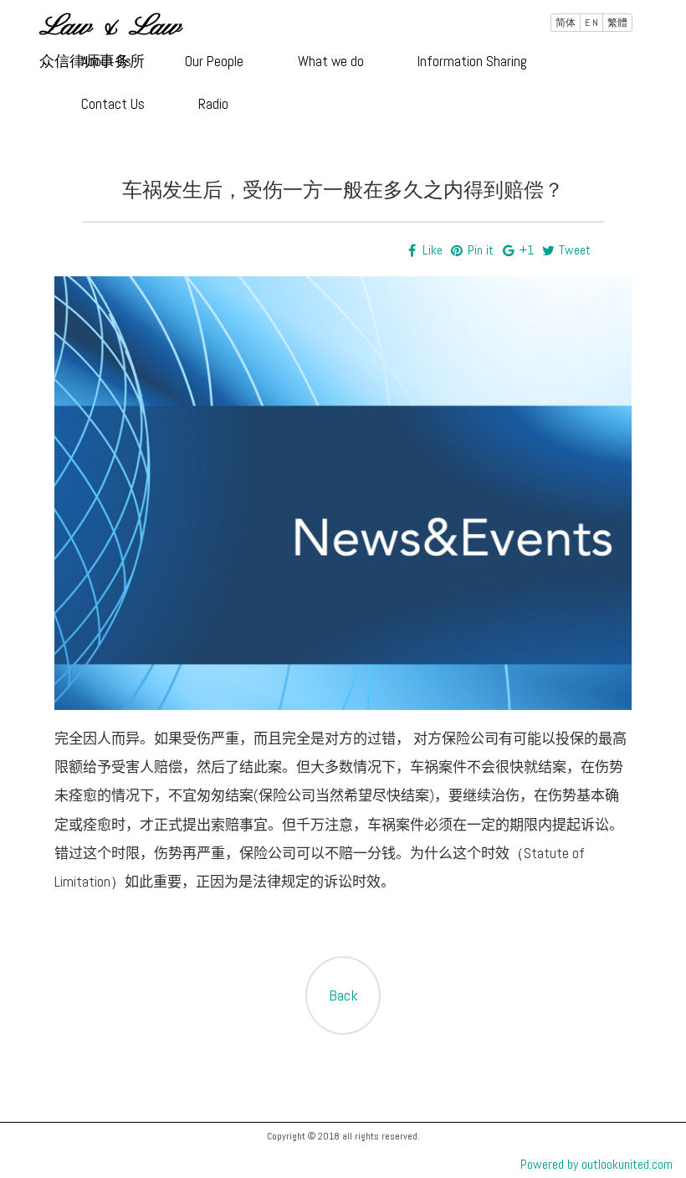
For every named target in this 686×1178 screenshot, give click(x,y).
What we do (331, 61)
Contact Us (113, 104)
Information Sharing (472, 61)
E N (591, 22)
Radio (213, 104)
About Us (106, 61)
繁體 (617, 22)
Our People (214, 61)
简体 (565, 22)
